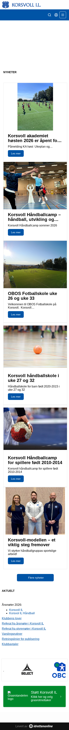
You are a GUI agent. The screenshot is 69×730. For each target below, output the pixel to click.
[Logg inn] (56, 15)
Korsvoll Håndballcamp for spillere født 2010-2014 (35, 460)
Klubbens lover (12, 618)
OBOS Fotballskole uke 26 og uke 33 (32, 296)
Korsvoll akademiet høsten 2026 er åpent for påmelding (33, 140)
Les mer (16, 153)
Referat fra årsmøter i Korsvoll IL (23, 623)
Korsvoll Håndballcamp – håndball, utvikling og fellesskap (34, 219)
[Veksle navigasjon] (62, 15)
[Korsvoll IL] (34, 4)
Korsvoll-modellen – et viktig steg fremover (31, 542)
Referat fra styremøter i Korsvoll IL (24, 628)
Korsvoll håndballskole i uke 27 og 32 (33, 378)
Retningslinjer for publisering (20, 638)
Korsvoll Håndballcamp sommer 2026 (32, 225)
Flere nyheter (36, 577)
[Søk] (49, 15)
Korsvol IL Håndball (22, 613)
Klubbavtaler (10, 644)
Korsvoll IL (16, 609)
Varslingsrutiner (12, 633)
